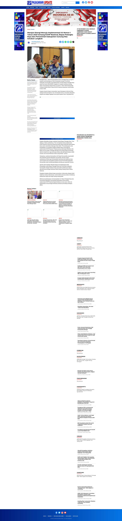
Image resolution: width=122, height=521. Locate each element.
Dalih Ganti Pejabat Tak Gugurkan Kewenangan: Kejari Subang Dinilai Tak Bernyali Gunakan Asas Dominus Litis (86, 458)
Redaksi (67, 7)
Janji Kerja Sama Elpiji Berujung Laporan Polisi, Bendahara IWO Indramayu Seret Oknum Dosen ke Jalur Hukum (86, 300)
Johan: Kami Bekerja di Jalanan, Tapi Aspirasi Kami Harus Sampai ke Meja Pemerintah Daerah (86, 335)
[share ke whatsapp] (65, 42)
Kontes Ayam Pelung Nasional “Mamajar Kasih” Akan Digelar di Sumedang (85, 488)
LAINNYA (63, 7)
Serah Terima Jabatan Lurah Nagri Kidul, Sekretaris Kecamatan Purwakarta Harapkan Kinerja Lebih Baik (86, 417)
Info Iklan (75, 516)
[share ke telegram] (68, 42)
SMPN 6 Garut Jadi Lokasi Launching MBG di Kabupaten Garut (86, 273)
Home (27, 7)
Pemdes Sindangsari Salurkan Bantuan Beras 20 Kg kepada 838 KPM (86, 466)
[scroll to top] (117, 519)
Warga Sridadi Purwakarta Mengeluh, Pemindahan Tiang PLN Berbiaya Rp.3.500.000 (86, 402)
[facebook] (83, 3)
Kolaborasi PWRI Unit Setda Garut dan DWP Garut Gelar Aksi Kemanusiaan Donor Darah (86, 267)
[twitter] (86, 3)
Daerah (49, 7)
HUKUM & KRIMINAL (56, 7)
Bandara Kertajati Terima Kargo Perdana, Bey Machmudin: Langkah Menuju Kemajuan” (86, 372)
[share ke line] (71, 42)
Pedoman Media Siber (59, 516)
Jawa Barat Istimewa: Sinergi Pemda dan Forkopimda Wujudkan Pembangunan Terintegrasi (86, 341)
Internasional (42, 7)
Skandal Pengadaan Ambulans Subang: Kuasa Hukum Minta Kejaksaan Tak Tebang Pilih (85, 451)
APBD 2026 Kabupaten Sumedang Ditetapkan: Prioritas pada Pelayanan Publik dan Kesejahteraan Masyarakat (86, 495)
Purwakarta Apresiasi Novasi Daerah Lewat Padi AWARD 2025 (86, 430)
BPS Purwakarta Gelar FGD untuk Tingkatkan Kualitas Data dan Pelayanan (86, 424)
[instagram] (89, 3)
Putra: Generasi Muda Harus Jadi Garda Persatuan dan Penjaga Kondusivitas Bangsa (85, 328)
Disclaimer (68, 516)
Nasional (32, 7)
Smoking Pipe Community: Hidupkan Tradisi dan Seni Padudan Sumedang (86, 502)
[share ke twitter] (63, 42)
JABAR (36, 7)
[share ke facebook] (60, 42)
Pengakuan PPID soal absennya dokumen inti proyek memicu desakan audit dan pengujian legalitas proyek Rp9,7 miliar (85, 409)
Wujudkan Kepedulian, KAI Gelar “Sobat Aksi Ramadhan (85, 307)
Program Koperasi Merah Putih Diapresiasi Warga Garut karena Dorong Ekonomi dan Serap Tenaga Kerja (86, 260)
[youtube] (92, 3)
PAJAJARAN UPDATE (36, 41)
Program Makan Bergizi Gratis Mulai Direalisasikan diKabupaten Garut (86, 278)
